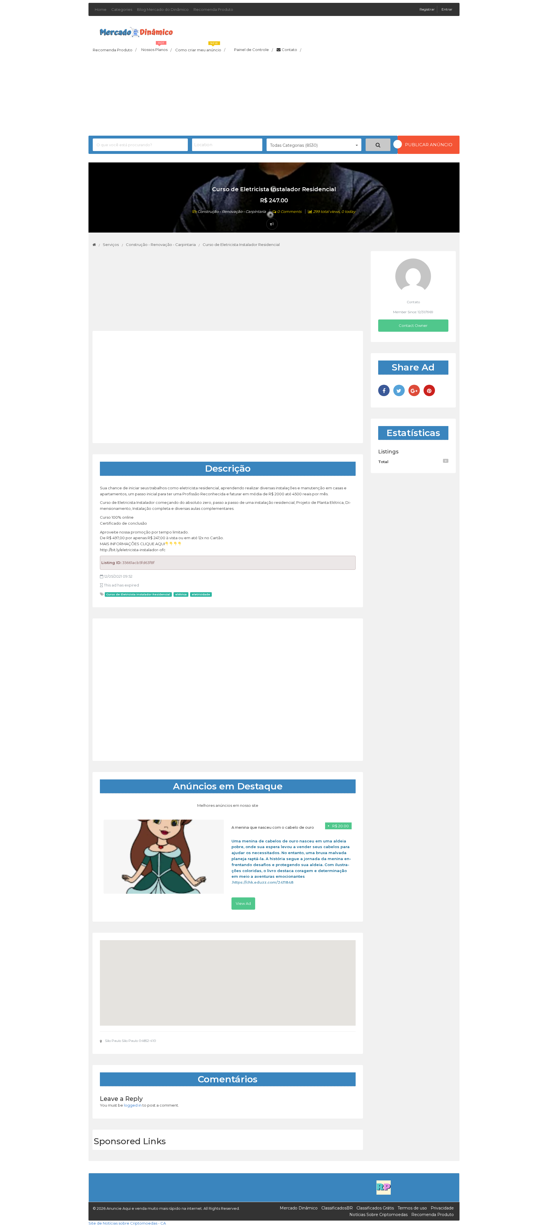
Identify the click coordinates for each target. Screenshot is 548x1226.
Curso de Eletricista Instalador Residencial (138, 594)
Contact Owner (413, 325)
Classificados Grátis (375, 1208)
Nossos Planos (156, 48)
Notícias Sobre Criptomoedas (378, 1214)
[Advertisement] (274, 96)
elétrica (181, 594)
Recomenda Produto (213, 9)
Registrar (428, 9)
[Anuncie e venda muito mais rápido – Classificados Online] (136, 31)
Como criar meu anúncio (200, 48)
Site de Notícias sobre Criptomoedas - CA (127, 1223)
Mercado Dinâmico (299, 1208)
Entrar (447, 9)
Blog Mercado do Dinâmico (163, 9)
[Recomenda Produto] (383, 1187)
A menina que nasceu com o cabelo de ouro (272, 827)
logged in (133, 1105)
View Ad (243, 903)
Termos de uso (412, 1208)
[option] (228, 865)
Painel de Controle (253, 49)
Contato (291, 49)
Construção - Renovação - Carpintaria (232, 211)
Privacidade (442, 1208)
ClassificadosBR (337, 1208)
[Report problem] (272, 224)
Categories (121, 9)
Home (100, 9)
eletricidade (201, 594)
